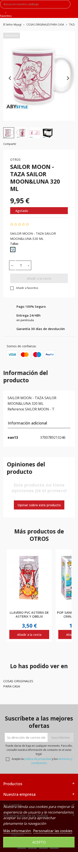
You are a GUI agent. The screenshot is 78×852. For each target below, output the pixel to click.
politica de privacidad (37, 759)
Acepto (39, 842)
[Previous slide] (10, 78)
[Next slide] (67, 78)
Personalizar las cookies (52, 830)
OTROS (15, 159)
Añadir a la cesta (39, 278)
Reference (16, 409)
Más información (17, 830)
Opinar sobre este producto (39, 505)
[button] (8, 132)
